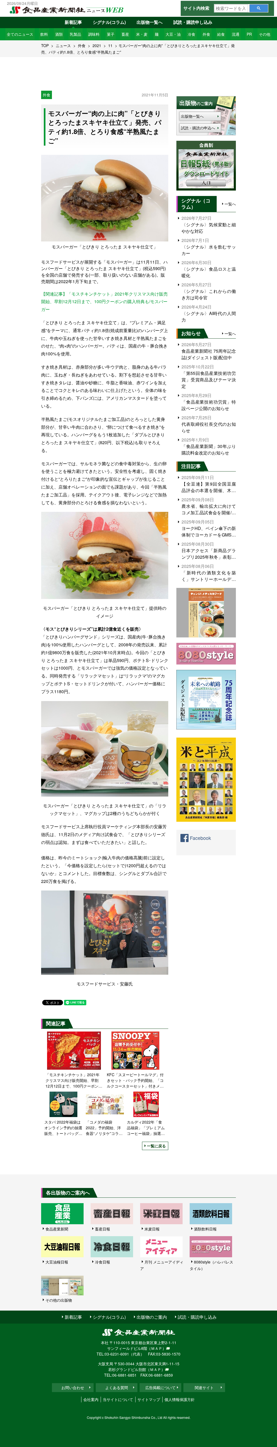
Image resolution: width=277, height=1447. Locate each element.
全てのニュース (20, 34)
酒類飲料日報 (205, 1229)
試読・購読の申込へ (198, 127)
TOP (45, 45)
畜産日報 (102, 1229)
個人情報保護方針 (179, 1399)
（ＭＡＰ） (156, 1348)
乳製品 (75, 34)
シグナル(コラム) (109, 22)
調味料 (94, 34)
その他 (264, 34)
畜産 (125, 34)
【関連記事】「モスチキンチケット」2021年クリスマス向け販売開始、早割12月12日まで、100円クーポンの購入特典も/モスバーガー (104, 302)
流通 (235, 34)
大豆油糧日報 (56, 1262)
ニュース (63, 45)
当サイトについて (118, 1399)
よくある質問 (116, 1387)
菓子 (110, 34)
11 (110, 45)
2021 (97, 45)
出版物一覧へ (150, 22)
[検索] (258, 8)
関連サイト (204, 1387)
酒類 (59, 34)
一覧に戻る (156, 1145)
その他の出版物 (58, 1300)
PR (249, 34)
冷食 (191, 34)
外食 (206, 34)
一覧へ (230, 204)
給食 (221, 34)
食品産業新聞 (56, 1229)
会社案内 (90, 1399)
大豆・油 (173, 34)
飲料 (44, 34)
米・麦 (141, 34)
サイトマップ (148, 1399)
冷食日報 (102, 1262)
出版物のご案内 (152, 1317)
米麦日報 (152, 1229)
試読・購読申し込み (192, 22)
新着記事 (73, 22)
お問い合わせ (72, 1387)
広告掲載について (160, 1387)
